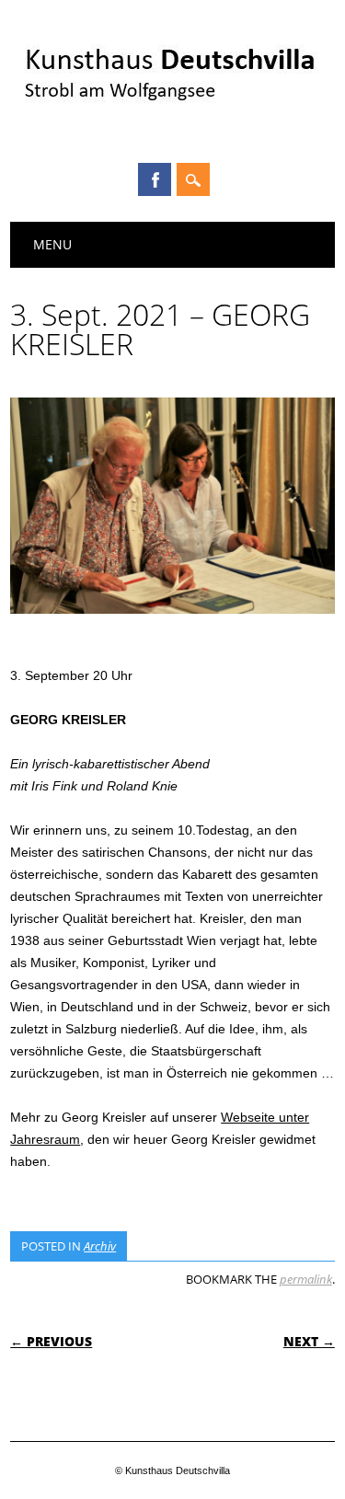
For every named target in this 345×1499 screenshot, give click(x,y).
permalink (306, 1279)
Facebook (154, 179)
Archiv (100, 1246)
